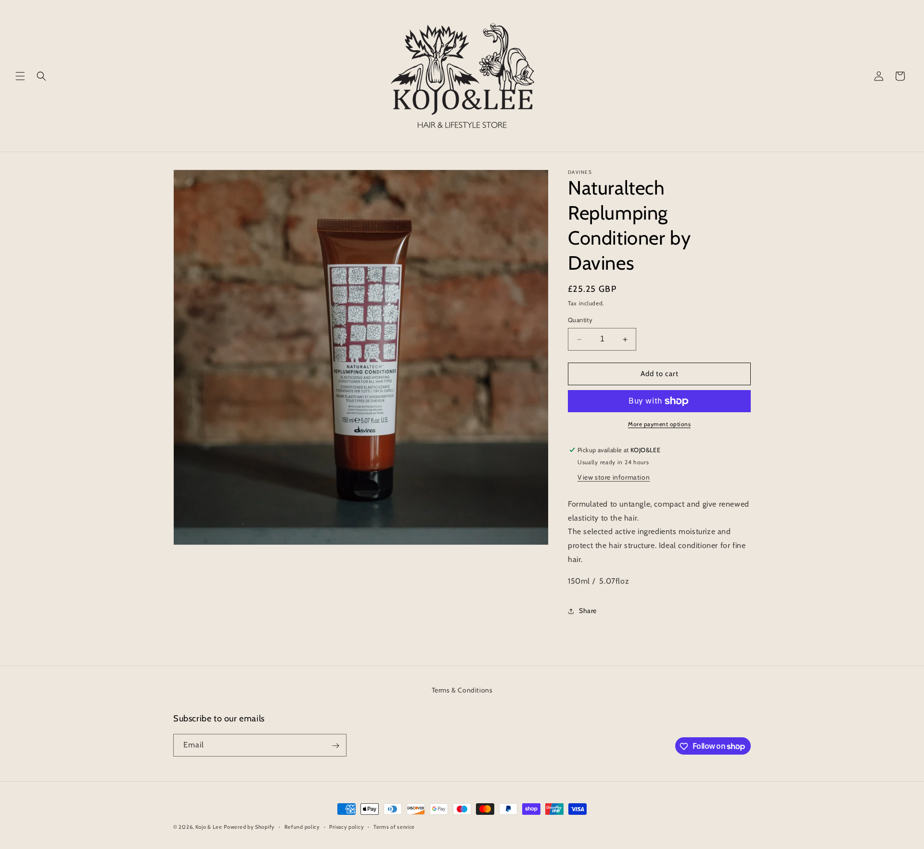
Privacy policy (346, 826)
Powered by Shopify (249, 826)
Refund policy (302, 826)
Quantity (580, 320)
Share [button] (588, 610)
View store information (614, 477)
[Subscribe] (335, 745)
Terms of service (394, 826)
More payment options (659, 424)
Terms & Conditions (462, 690)
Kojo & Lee (208, 826)
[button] (20, 76)
